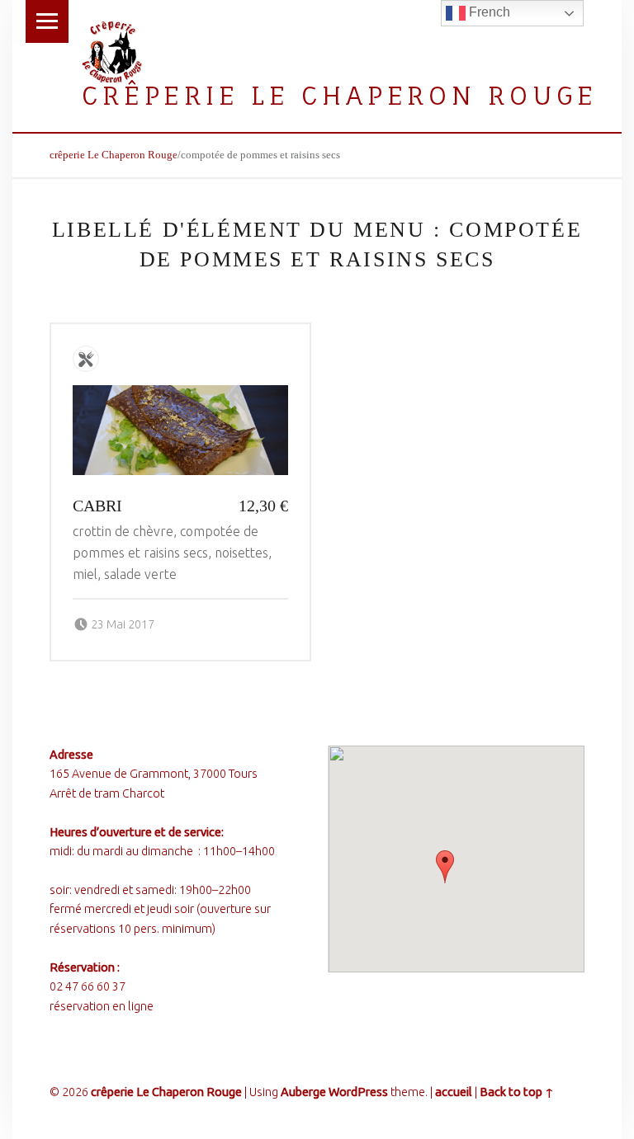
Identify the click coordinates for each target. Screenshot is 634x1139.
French (488, 12)
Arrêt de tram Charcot (107, 793)
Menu (47, 21)
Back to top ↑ (517, 1092)
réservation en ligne (102, 1006)
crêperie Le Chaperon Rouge (339, 95)
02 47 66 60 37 (87, 986)
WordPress (358, 1092)
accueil (453, 1092)
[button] (445, 867)
